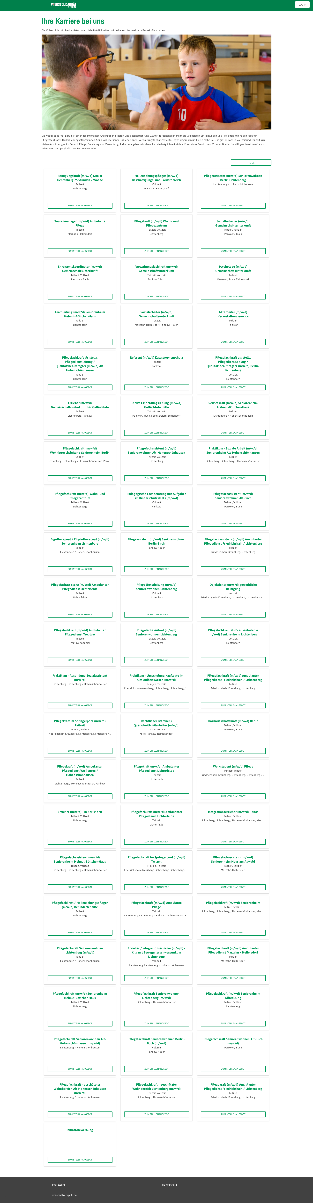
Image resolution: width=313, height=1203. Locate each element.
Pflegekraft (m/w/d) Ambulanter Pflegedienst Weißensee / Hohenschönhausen (80, 771)
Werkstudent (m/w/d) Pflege (233, 766)
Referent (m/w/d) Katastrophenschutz (156, 357)
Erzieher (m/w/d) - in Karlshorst (80, 812)
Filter (251, 163)
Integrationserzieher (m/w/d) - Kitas (233, 812)
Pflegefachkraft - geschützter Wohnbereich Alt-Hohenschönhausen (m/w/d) (80, 1089)
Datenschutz (169, 1184)
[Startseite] (64, 5)
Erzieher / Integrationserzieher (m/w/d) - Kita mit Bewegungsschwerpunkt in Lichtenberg (156, 952)
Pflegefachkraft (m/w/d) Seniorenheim (233, 902)
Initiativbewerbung (80, 1130)
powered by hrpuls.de (64, 1195)
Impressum (58, 1184)
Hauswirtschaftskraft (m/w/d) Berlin (233, 721)
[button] (5, 1197)
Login (302, 4)
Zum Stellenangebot (80, 205)
